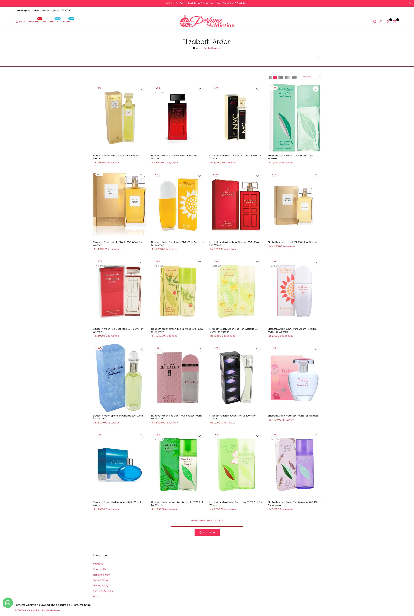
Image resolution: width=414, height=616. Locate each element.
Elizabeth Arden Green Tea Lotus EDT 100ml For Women (235, 504)
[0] (387, 21)
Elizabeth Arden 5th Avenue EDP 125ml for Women (116, 157)
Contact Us (99, 569)
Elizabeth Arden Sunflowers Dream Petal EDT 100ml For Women (292, 330)
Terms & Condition (103, 591)
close (3, 3)
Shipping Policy (101, 574)
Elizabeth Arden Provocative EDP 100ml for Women (232, 417)
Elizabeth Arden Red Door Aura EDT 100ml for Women (118, 330)
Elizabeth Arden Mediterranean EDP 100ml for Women (118, 504)
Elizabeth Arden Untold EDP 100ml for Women (293, 242)
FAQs (96, 596)
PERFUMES (35, 21)
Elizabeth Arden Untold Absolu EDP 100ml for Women (117, 244)
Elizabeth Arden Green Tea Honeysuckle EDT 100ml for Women (234, 330)
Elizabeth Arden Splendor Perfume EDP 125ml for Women (118, 417)
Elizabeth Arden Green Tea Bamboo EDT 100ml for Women (177, 330)
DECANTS (67, 21)
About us (98, 563)
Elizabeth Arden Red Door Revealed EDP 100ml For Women (176, 417)
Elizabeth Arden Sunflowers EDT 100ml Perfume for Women (177, 244)
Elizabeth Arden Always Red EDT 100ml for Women (174, 157)
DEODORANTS (51, 21)
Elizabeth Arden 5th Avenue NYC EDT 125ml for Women (235, 157)
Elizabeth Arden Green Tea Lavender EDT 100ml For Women (294, 504)
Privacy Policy (100, 585)
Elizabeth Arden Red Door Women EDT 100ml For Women (234, 244)
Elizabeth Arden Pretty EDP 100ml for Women (293, 415)
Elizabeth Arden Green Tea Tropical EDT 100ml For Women (177, 504)
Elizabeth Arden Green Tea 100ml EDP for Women (290, 157)
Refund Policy (100, 580)
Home (22, 21)
